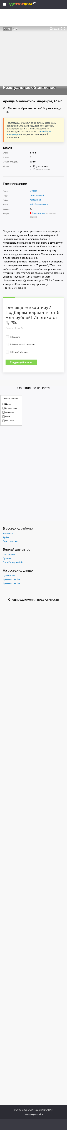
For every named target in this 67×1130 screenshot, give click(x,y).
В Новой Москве (19, 352)
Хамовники (35, 200)
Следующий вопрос (21, 362)
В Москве (15, 337)
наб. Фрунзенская (39, 204)
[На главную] (26, 4)
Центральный (37, 195)
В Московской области (22, 344)
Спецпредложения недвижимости (33, 599)
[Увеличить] (63, 28)
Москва (33, 191)
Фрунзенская (38, 213)
